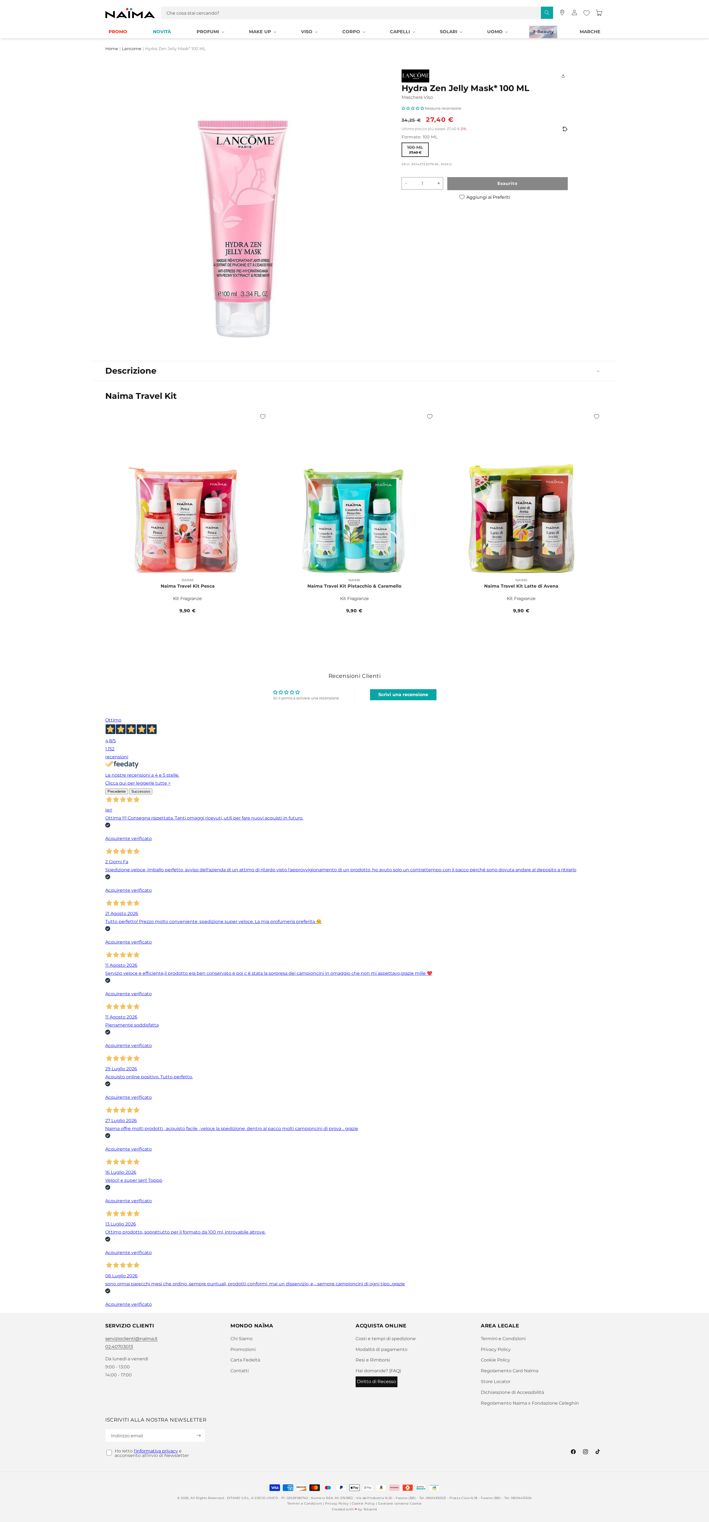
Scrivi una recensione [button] (403, 694)
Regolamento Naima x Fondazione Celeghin (530, 1403)
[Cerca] (547, 13)
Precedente (116, 791)
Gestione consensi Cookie (400, 1503)
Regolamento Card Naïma (509, 1370)
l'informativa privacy (156, 1451)
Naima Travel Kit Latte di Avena (521, 586)
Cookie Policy (495, 1360)
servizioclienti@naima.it (131, 1338)
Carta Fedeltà (245, 1360)
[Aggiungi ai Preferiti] (262, 416)
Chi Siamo (241, 1338)
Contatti (239, 1370)
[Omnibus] (565, 129)
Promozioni (243, 1349)
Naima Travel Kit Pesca (188, 586)
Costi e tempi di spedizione (386, 1338)
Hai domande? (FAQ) (378, 1370)
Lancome (131, 49)
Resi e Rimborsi (373, 1360)
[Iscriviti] (198, 1435)
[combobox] (357, 13)
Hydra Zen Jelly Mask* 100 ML (175, 49)
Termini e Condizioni (503, 1338)
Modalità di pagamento (381, 1349)
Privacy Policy (496, 1349)
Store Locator (495, 1381)
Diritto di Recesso (376, 1381)
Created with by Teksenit (354, 1509)
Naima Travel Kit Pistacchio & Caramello (354, 586)
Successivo (140, 791)
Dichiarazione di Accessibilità (512, 1392)
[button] (210, 32)
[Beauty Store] (562, 12)
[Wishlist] (586, 13)
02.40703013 (119, 1346)
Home (111, 49)
